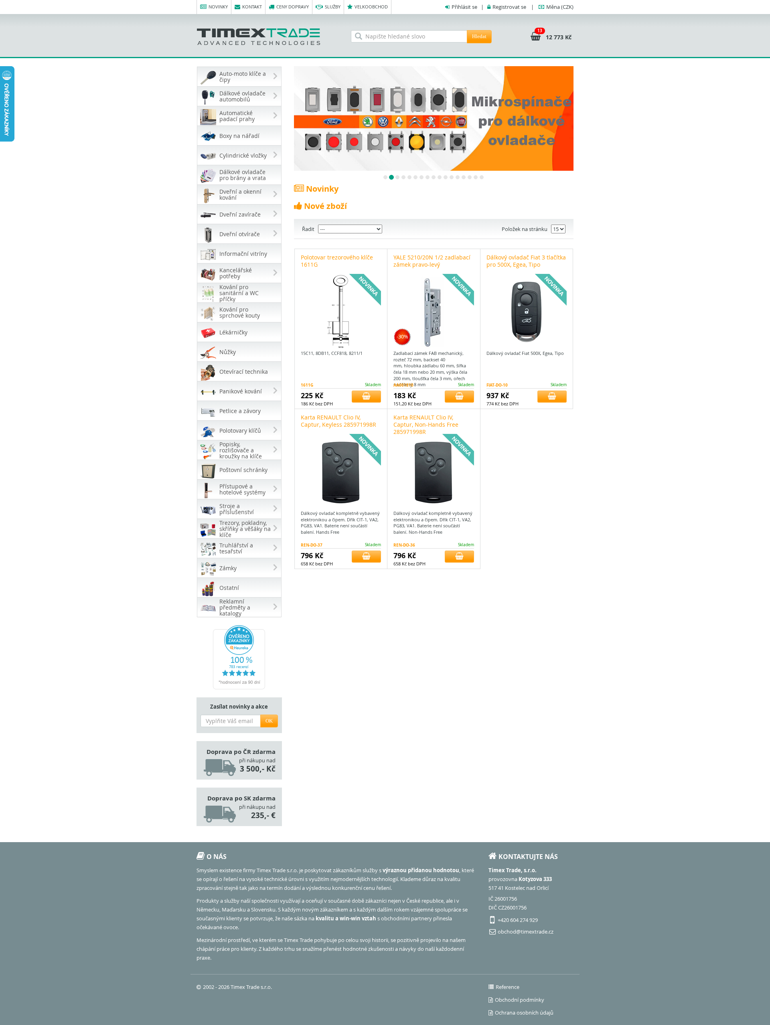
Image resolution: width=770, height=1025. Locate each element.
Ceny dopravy (292, 7)
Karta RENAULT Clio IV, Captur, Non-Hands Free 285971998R (425, 424)
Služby (332, 7)
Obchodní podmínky (519, 999)
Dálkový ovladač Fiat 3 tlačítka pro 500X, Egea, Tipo (526, 260)
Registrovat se (509, 6)
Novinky (218, 7)
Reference (507, 987)
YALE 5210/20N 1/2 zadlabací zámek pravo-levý (431, 260)
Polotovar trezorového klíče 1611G (337, 260)
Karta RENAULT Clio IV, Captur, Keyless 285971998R (338, 420)
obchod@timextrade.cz (525, 931)
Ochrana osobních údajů (524, 1012)
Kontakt (252, 7)
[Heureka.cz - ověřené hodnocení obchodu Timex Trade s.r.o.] (239, 657)
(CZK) (559, 6)
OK (269, 721)
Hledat (479, 36)
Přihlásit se (464, 6)
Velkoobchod (371, 7)
